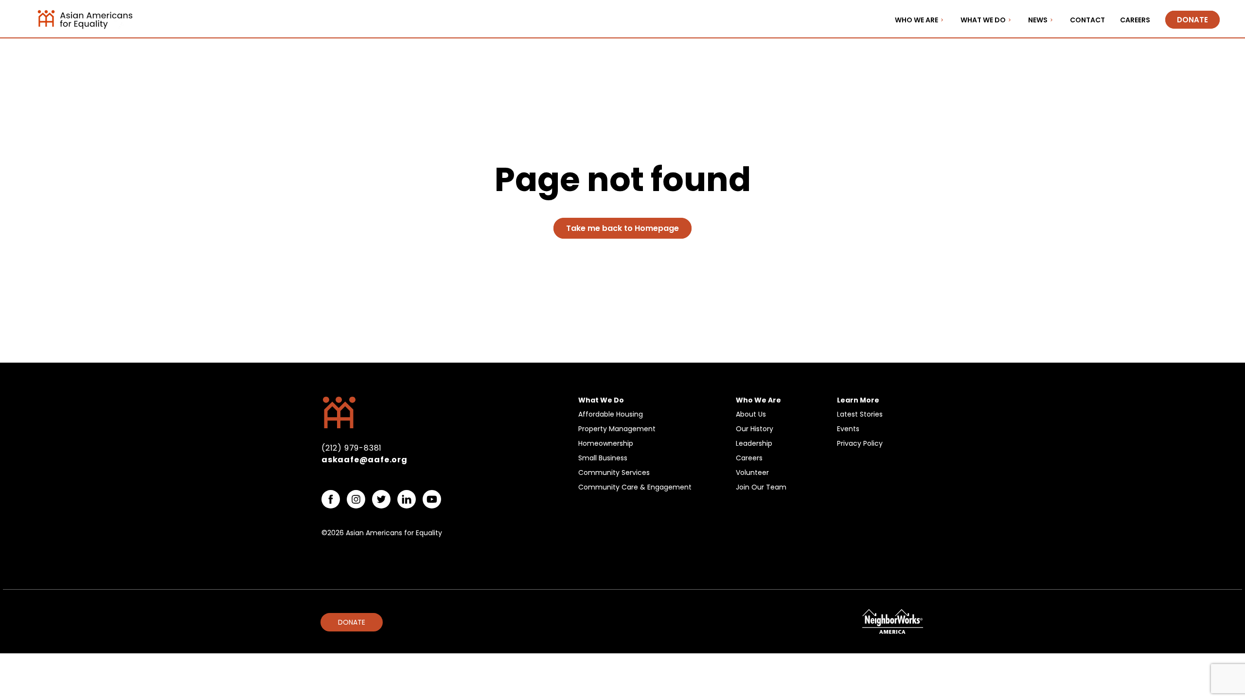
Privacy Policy (860, 443)
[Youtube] (432, 499)
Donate (1192, 20)
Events (848, 429)
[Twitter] (381, 499)
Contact (1087, 20)
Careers (1135, 20)
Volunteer (752, 472)
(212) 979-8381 (351, 448)
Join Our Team (761, 487)
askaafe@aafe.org (364, 459)
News (1038, 20)
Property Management (617, 429)
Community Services (614, 472)
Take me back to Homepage (622, 228)
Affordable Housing (610, 414)
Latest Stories (860, 414)
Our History (754, 429)
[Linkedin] (406, 499)
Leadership (754, 443)
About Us (751, 414)
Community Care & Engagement (635, 487)
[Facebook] (330, 499)
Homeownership (605, 443)
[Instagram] (356, 499)
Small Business (602, 458)
